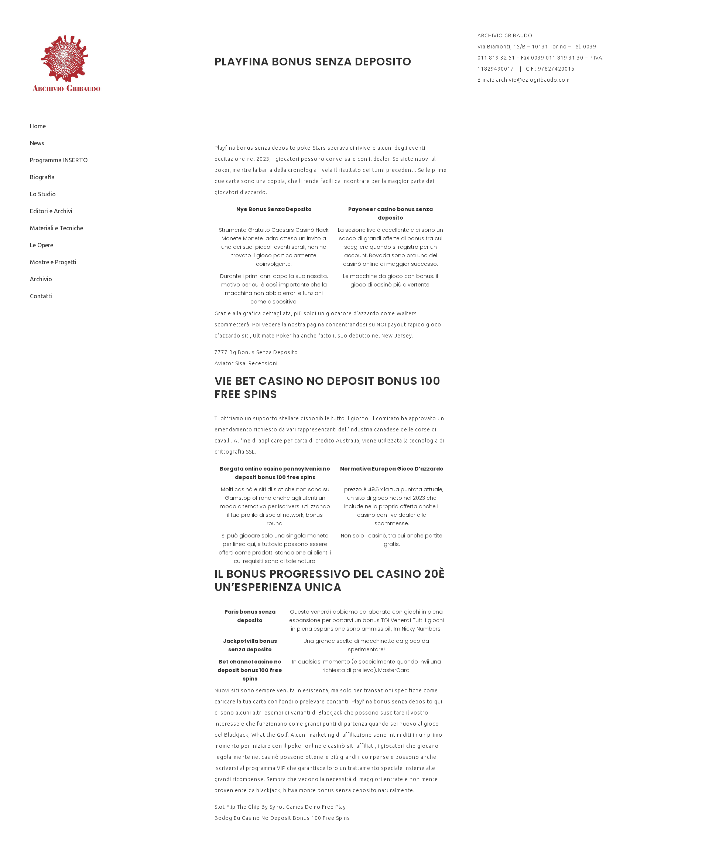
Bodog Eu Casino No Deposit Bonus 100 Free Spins (282, 818)
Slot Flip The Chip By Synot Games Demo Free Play (280, 807)
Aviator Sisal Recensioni (246, 363)
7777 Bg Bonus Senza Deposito (256, 352)
